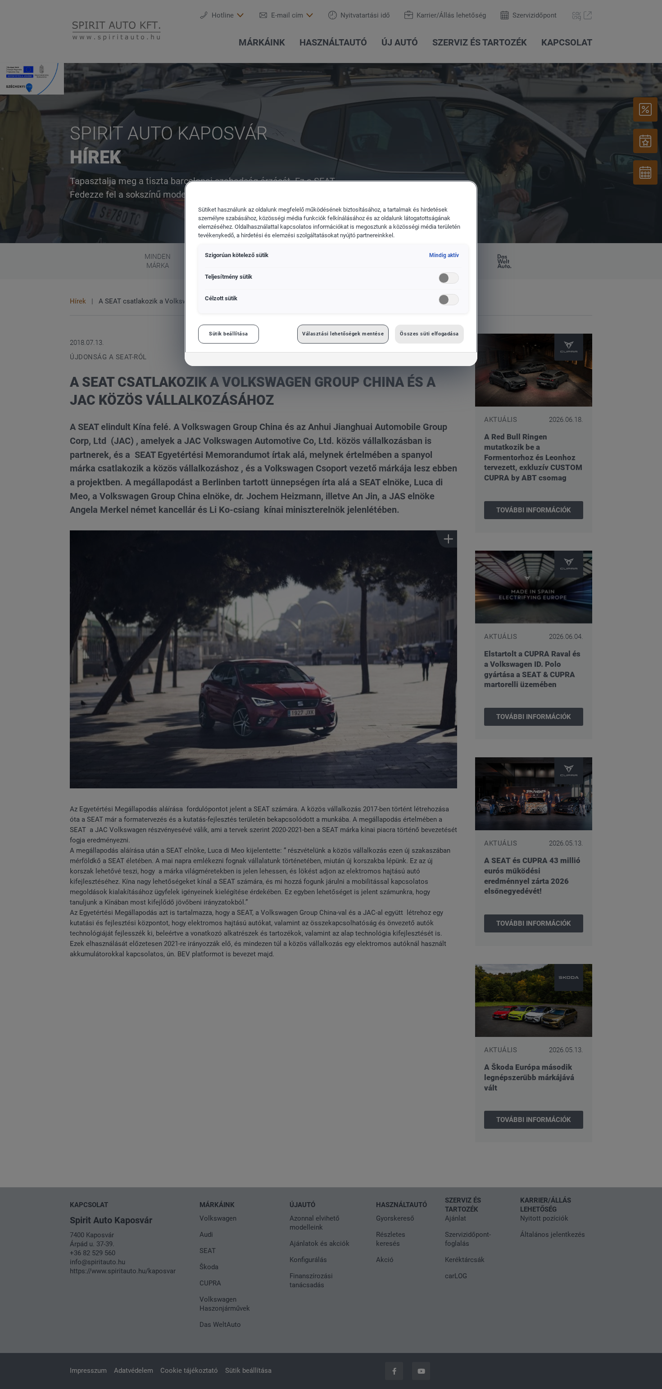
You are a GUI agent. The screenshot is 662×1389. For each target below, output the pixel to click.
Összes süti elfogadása (429, 333)
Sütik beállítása (228, 333)
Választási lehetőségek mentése (343, 333)
